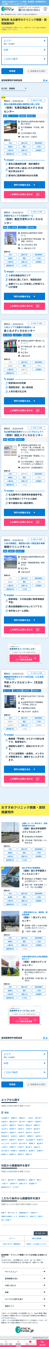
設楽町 (11, 1154)
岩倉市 (21, 1136)
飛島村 (36, 1147)
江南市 (20, 1129)
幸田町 (3, 1154)
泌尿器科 (32, 1183)
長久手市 (22, 1143)
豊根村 (28, 1154)
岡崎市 (21, 1118)
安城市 (20, 1125)
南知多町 (22, 1150)
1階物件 (33, 1213)
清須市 (20, 1140)
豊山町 (39, 1143)
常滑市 (11, 1129)
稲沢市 (36, 1129)
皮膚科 (31, 1180)
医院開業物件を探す (10, 14)
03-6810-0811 (31, 9)
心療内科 (12, 1183)
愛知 (19, 14)
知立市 (36, 1132)
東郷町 (31, 1143)
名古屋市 (4, 1118)
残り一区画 (5, 1220)
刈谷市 (3, 1125)
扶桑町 (11, 1147)
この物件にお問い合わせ (21, 194)
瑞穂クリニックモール (17, 547)
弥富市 (39, 1140)
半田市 (3, 1121)
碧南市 (37, 1121)
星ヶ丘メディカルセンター (19, 330)
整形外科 (11, 1180)
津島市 (29, 1121)
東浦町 (13, 1150)
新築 (2, 1213)
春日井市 (12, 1121)
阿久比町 (4, 1150)
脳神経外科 (5, 1187)
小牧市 (28, 1129)
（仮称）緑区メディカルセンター (23, 435)
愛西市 (11, 1140)
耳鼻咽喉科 (21, 1180)
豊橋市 (13, 1118)
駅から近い (12, 1213)
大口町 (3, 1147)
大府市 (20, 1132)
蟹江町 (28, 1147)
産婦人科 (22, 1183)
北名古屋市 (29, 1140)
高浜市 (13, 1136)
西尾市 (28, 1125)
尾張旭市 (4, 1136)
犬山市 (3, 1129)
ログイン (12, 1238)
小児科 (3, 1183)
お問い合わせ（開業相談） (12, 1244)
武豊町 (39, 1150)
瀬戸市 (37, 1118)
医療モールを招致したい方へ (37, 1244)
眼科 (38, 1180)
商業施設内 (23, 1213)
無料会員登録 (36, 1238)
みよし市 (4, 1143)
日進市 (37, 1136)
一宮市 (29, 1118)
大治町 (20, 1147)
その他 (15, 1187)
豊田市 (11, 1125)
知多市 (28, 1132)
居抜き (32, 1216)
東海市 (11, 1132)
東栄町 (20, 1154)
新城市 (3, 1132)
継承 (39, 1216)
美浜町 (31, 1150)
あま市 (13, 1143)
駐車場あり (23, 1216)
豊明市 (29, 1136)
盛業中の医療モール (8, 1216)
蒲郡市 (36, 1125)
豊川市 (21, 1121)
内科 (2, 1180)
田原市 (3, 1140)
